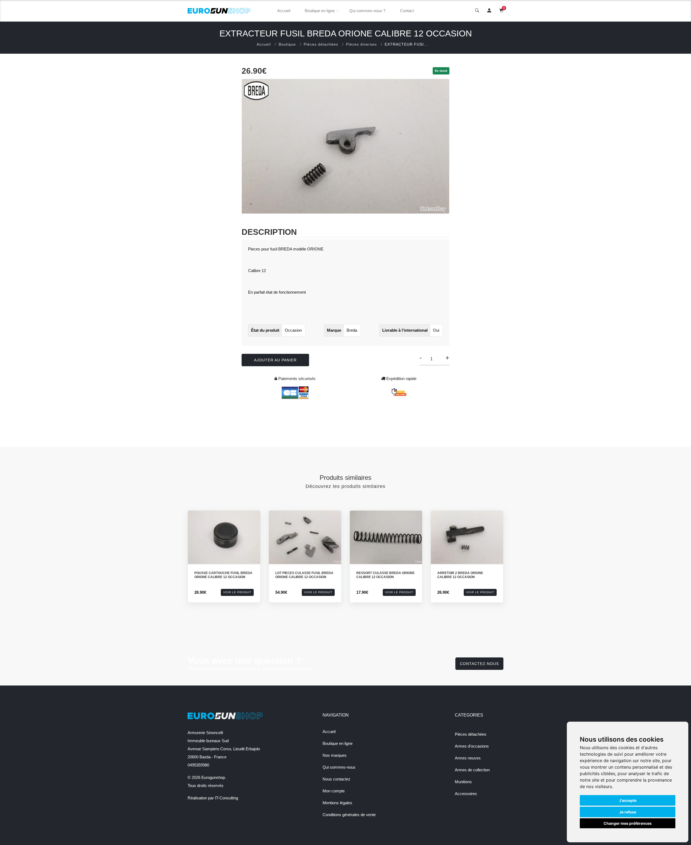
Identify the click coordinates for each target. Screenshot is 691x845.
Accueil (283, 10)
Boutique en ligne (320, 10)
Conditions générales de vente (349, 814)
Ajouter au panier (275, 360)
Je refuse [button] (627, 812)
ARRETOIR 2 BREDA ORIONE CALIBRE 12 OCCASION (460, 575)
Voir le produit (237, 592)
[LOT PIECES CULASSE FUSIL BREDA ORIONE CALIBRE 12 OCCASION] (305, 537)
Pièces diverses (361, 44)
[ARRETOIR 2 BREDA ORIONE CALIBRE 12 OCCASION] (467, 537)
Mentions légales (337, 802)
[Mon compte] (489, 10)
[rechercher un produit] (477, 10)
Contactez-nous (479, 663)
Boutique (287, 44)
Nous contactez (336, 779)
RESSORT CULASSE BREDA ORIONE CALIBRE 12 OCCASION (385, 575)
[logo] (219, 11)
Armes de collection (472, 770)
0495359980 (198, 765)
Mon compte (334, 791)
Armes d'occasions (472, 746)
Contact (407, 10)
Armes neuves (468, 758)
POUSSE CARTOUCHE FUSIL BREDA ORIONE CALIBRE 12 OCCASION (223, 575)
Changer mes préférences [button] (628, 823)
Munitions (463, 781)
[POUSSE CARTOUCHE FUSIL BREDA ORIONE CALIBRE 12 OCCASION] (224, 537)
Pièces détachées (321, 44)
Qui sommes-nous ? (367, 10)
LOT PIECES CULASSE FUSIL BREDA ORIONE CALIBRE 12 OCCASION (304, 575)
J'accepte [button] (627, 800)
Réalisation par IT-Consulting (213, 798)
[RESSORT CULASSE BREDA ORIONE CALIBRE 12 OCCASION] (386, 537)
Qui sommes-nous (339, 767)
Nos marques (335, 755)
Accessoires (466, 793)
